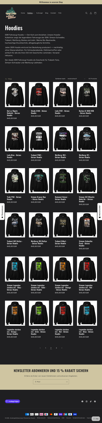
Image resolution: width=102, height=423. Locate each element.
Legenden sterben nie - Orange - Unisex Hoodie (14, 331)
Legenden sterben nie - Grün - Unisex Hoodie (38, 331)
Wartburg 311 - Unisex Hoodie (84, 156)
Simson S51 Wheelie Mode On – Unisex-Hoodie (86, 199)
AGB (63, 418)
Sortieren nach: (60, 79)
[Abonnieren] (66, 381)
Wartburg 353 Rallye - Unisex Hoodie (39, 242)
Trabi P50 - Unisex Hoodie (14, 198)
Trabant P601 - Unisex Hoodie (36, 156)
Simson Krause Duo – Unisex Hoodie (38, 198)
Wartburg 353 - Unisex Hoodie (61, 156)
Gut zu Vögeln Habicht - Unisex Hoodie (13, 113)
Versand (68, 418)
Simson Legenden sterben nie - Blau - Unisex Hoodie (14, 287)
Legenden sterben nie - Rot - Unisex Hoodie (62, 331)
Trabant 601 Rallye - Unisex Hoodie (15, 242)
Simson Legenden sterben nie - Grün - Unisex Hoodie (38, 287)
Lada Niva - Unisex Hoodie (14, 156)
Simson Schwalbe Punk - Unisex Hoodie (85, 243)
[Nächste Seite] (62, 348)
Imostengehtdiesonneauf (17, 418)
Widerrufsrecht (41, 418)
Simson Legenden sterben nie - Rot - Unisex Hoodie (86, 287)
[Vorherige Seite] (40, 348)
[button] (30, 13)
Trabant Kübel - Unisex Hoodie (61, 242)
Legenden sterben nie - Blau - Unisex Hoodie (86, 331)
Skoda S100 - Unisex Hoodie (39, 112)
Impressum (90, 418)
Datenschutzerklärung (54, 418)
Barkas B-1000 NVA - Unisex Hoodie (86, 112)
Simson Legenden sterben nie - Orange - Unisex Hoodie (63, 287)
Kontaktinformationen (79, 418)
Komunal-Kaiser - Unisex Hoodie (61, 198)
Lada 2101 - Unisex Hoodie (62, 112)
